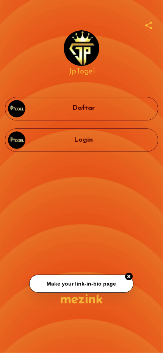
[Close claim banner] (129, 277)
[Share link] (148, 24)
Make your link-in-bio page (81, 284)
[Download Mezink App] (82, 298)
